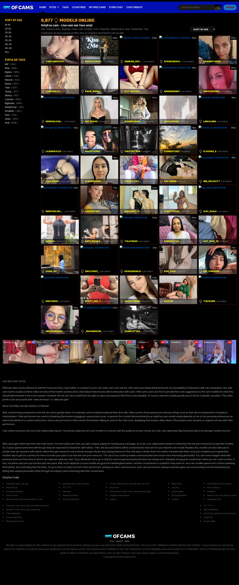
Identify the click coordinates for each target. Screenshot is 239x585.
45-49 (8, 48)
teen (11, 87)
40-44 (8, 44)
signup (230, 7)
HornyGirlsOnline (71, 499)
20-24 (8, 28)
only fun (175, 487)
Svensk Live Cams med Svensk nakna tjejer (130, 491)
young (11, 91)
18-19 (7, 24)
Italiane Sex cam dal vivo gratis (222, 495)
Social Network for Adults (219, 483)
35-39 (8, 40)
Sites (52, 7)
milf (10, 64)
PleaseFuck (11, 487)
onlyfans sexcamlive (119, 495)
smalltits (13, 111)
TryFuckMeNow (13, 513)
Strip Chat (116, 7)
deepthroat (14, 107)
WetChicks (177, 483)
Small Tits (114, 487)
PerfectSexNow (179, 495)
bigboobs (13, 103)
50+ (7, 52)
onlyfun (113, 499)
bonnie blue (12, 495)
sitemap (66, 491)
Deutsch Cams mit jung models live (23, 509)
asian (11, 118)
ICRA (126, 541)
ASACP (119, 541)
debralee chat (214, 499)
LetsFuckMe (177, 491)
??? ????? (208, 505)
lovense (13, 99)
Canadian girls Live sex (17, 483)
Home (42, 7)
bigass (12, 72)
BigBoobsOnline (70, 495)
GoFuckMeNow (211, 509)
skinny (12, 95)
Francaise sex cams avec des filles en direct (27, 505)
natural (12, 79)
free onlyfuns (213, 487)
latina (12, 75)
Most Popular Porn (15, 521)
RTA (112, 541)
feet (11, 114)
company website (14, 491)
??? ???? (67, 487)
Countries (79, 7)
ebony (12, 83)
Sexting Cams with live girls (76, 483)
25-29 (8, 32)
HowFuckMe (209, 521)
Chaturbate (134, 7)
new (11, 68)
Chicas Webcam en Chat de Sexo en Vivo (130, 483)
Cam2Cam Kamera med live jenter (220, 513)
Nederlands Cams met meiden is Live (24, 499)
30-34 (8, 36)
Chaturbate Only (14, 517)
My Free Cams (97, 7)
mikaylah (211, 491)
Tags (65, 7)
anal (11, 122)
